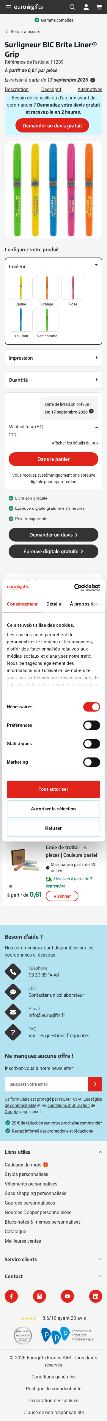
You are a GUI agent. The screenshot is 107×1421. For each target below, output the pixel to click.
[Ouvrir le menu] (8, 7)
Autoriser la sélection (53, 808)
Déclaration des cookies (53, 1400)
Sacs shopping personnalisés (35, 1193)
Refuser (53, 828)
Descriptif (51, 89)
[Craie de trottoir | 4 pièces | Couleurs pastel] (25, 860)
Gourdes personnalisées (30, 1203)
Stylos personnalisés (26, 1174)
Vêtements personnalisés (31, 1184)
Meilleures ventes (23, 1241)
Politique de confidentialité (53, 1389)
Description (17, 89)
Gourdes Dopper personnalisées (38, 1212)
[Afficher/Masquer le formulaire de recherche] (72, 7)
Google (11, 1111)
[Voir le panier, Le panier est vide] (99, 7)
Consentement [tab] (22, 603)
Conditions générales (53, 1377)
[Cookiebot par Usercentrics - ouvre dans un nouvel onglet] (75, 588)
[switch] (91, 725)
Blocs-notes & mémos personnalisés (43, 1222)
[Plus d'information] (92, 80)
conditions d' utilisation (69, 1105)
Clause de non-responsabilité (53, 1412)
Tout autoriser (53, 789)
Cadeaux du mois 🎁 (26, 1165)
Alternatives (90, 89)
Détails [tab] (53, 603)
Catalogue (15, 1231)
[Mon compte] (86, 7)
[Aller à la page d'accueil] (28, 7)
